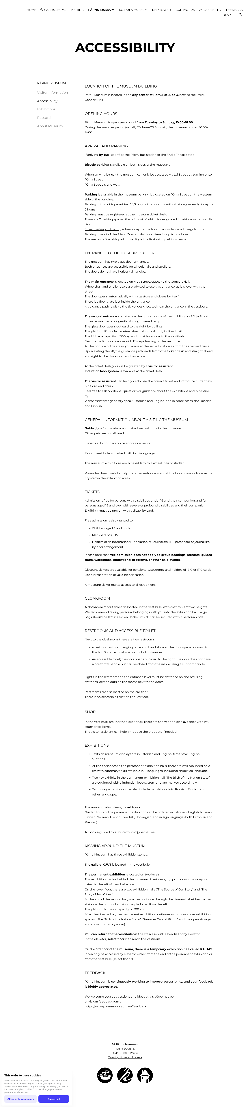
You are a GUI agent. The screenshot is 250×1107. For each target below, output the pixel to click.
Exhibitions (46, 109)
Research (45, 118)
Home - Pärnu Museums (46, 10)
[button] (227, 14)
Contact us (185, 10)
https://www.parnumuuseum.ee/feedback (115, 1006)
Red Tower (161, 10)
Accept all (54, 1098)
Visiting (77, 10)
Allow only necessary (20, 1098)
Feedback (234, 10)
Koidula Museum (133, 10)
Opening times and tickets (125, 1057)
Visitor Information (52, 93)
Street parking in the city (103, 229)
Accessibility (210, 10)
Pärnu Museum (101, 10)
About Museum (50, 126)
